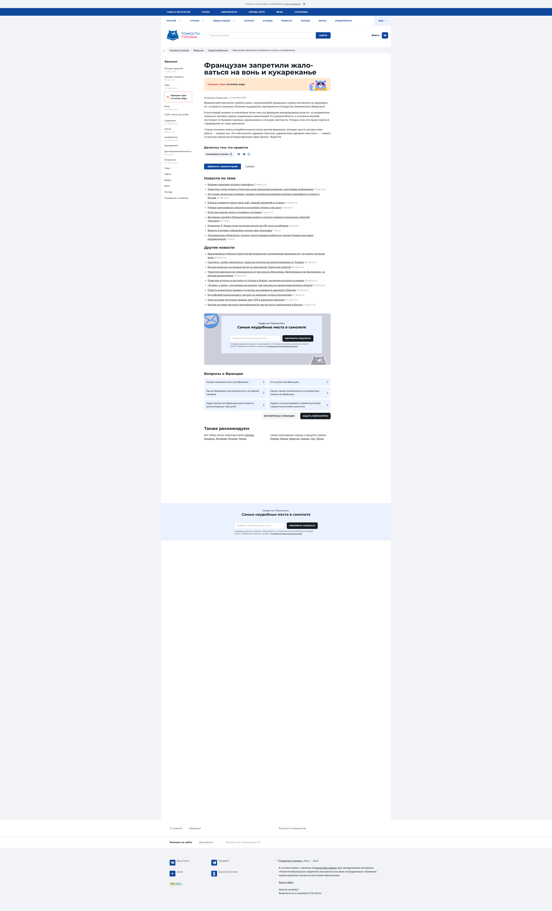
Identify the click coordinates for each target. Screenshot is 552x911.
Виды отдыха (221, 20)
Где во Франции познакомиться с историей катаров (232, 392)
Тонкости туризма (179, 50)
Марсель (294, 438)
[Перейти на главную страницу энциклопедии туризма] (183, 35)
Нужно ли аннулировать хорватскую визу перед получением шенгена (295, 405)
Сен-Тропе (317, 438)
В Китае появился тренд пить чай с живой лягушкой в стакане (246, 202)
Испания (221, 438)
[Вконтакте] (238, 154)
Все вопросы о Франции (279, 416)
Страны (194, 20)
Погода (305, 20)
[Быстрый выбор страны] (203, 20)
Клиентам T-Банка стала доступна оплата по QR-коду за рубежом (248, 225)
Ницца (284, 438)
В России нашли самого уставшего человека (234, 212)
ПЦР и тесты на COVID (176, 114)
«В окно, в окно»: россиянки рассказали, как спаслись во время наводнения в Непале (260, 285)
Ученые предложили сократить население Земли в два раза (244, 207)
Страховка (301, 12)
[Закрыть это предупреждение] (304, 4)
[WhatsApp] (249, 154)
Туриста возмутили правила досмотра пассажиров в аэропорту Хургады (252, 290)
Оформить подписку (298, 338)
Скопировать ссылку (217, 154)
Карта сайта (286, 882)
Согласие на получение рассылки (282, 346)
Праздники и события (176, 198)
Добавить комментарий (222, 166)
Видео (167, 180)
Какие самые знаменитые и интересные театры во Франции (294, 392)
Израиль (209, 438)
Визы (279, 12)
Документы (206, 842)
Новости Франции (218, 50)
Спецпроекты (343, 20)
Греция (249, 435)
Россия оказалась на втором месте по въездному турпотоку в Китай (249, 267)
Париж (274, 438)
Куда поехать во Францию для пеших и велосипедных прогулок (230, 405)
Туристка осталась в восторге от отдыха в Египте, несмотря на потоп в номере (256, 280)
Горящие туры (179, 97)
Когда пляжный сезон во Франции (227, 382)
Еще (381, 20)
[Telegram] (243, 154)
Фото (167, 186)
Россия (171, 20)
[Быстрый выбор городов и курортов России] (179, 20)
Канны (305, 438)
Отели (206, 12)
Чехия (242, 438)
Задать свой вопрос (315, 416)
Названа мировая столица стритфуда (231, 184)
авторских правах (326, 867)
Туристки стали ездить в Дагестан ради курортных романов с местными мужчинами (260, 189)
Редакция (195, 828)
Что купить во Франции (284, 382)
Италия (232, 438)
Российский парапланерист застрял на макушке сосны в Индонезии (250, 294)
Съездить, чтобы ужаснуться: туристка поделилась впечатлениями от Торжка (256, 262)
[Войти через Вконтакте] (385, 35)
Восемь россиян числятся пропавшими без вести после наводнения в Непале (255, 304)
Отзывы (268, 20)
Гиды (167, 168)
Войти (375, 35)
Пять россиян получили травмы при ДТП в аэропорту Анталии (246, 299)
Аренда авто (257, 12)
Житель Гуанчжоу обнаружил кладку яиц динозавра (240, 230)
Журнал (249, 20)
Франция (198, 50)
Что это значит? (292, 4)
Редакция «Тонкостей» (216, 97)
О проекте (176, 828)
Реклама (181, 842)
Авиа (229, 12)
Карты (322, 20)
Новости (286, 20)
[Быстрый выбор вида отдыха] (234, 20)
